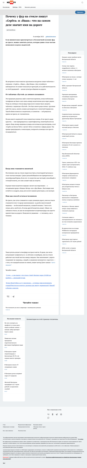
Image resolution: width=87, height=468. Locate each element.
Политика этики (22, 430)
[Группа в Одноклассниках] (52, 414)
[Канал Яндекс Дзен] (61, 414)
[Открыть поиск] (82, 2)
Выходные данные (37, 424)
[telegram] (14, 296)
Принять (80, 12)
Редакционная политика (24, 426)
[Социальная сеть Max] (48, 417)
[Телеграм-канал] (57, 414)
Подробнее (80, 439)
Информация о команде (8, 426)
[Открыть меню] (4, 2)
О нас (4, 424)
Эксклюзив (6, 7)
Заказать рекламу (30, 7)
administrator (51, 37)
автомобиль (11, 30)
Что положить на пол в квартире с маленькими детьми (23, 308)
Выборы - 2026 (17, 7)
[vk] (8, 296)
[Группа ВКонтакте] (48, 414)
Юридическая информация (24, 424)
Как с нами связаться (8, 430)
